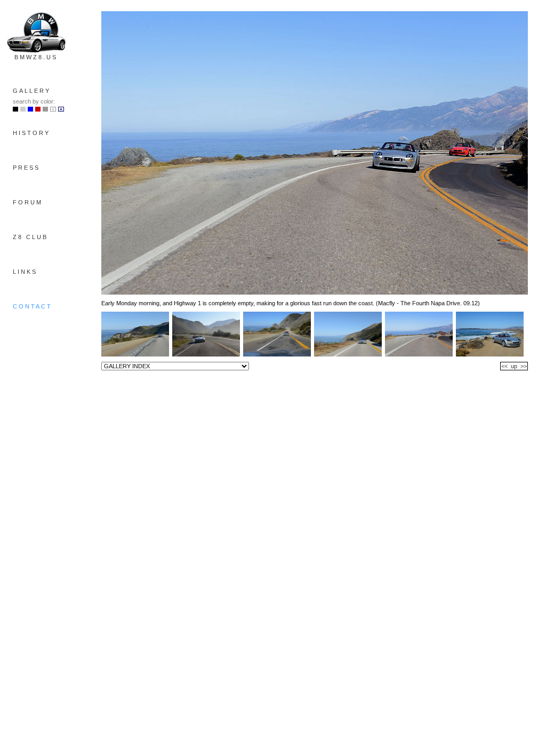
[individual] (53, 109)
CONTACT (32, 306)
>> (523, 366)
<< (504, 366)
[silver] (23, 109)
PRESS (26, 167)
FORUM (28, 202)
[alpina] (61, 109)
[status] (45, 109)
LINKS (25, 271)
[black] (15, 109)
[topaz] (30, 109)
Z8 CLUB (30, 237)
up (514, 366)
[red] (38, 109)
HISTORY (31, 133)
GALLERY (32, 91)
